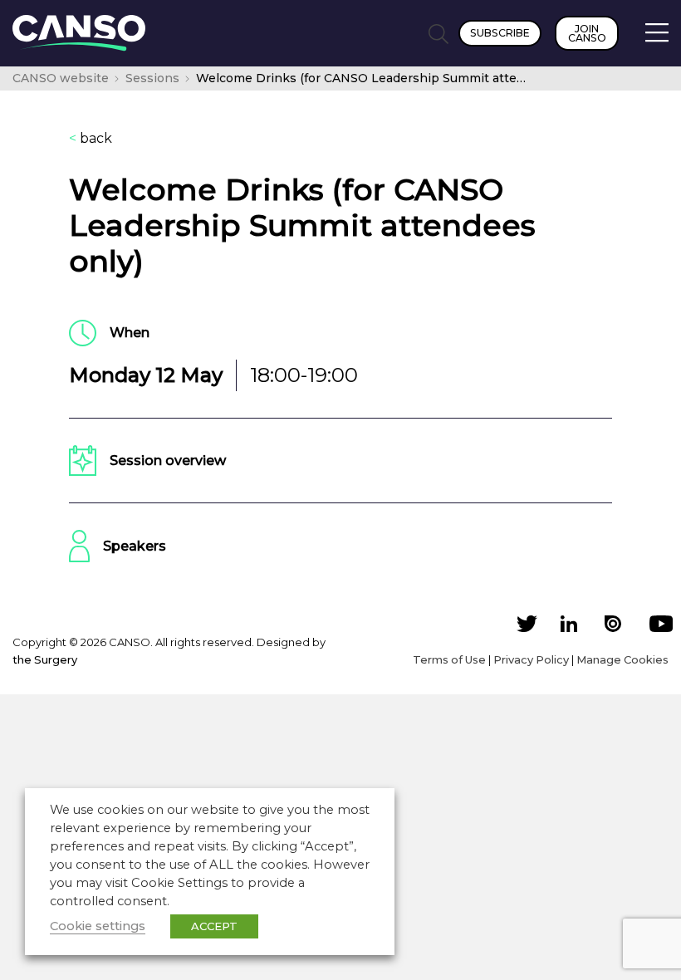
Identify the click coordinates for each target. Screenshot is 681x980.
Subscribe (500, 33)
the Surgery (44, 659)
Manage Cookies (622, 659)
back (90, 138)
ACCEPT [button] (214, 926)
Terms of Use (449, 659)
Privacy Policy (531, 659)
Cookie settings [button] (97, 926)
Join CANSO (587, 33)
